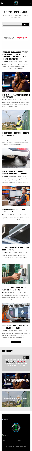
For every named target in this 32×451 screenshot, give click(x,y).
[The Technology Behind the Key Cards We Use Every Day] (16, 274)
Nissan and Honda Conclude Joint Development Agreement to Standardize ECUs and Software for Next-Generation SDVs (15, 55)
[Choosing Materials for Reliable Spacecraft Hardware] (16, 313)
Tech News (4, 99)
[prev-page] (24, 357)
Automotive (5, 61)
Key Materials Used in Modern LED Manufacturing (15, 248)
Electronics (5, 330)
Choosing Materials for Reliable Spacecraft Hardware (15, 326)
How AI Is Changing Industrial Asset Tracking (14, 210)
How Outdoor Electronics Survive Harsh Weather (15, 134)
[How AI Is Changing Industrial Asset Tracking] (16, 196)
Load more (15, 342)
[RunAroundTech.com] (16, 2)
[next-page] (27, 357)
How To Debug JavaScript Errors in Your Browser (16, 96)
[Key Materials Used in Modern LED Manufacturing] (16, 234)
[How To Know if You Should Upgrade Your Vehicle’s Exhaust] (16, 158)
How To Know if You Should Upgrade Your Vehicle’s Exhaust (15, 172)
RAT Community (12, 100)
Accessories (5, 252)
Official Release (13, 61)
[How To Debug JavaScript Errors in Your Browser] (16, 82)
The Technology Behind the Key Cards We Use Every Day (14, 288)
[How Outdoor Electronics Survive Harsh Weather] (16, 120)
